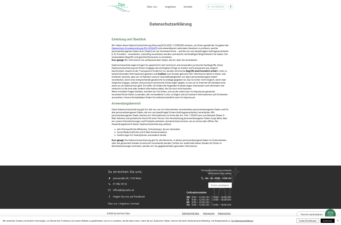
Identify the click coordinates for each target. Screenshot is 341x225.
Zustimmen (327, 220)
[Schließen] (337, 221)
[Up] (330, 214)
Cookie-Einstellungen (308, 220)
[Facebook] (109, 196)
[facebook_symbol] (230, 6)
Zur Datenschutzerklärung (242, 220)
